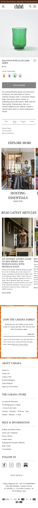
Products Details (6, 128)
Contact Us (6, 373)
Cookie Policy (7, 439)
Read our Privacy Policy (20, 344)
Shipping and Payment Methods (13, 442)
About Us (5, 370)
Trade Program (7, 383)
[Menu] (3, 6)
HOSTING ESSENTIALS (18, 195)
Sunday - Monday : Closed (11, 414)
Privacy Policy (7, 436)
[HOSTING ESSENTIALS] (18, 169)
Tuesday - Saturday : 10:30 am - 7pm (15, 411)
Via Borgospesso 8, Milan (11, 405)
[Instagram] (11, 465)
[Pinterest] (18, 465)
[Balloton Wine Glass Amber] (4, 75)
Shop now (18, 201)
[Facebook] (4, 465)
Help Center (6, 446)
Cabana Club (6, 377)
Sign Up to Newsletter (10, 386)
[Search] (30, 6)
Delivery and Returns (8, 133)
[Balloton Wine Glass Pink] (20, 75)
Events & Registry (8, 380)
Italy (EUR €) (16, 475)
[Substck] (26, 465)
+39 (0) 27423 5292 (9, 408)
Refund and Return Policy (11, 429)
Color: (8, 71)
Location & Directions (10, 401)
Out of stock (19, 85)
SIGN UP (31, 334)
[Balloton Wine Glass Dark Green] (15, 75)
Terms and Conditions (10, 433)
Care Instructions (7, 130)
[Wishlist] (35, 62)
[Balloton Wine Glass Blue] (9, 75)
